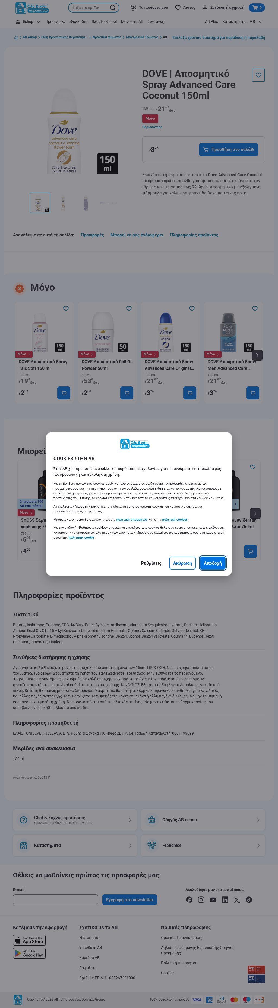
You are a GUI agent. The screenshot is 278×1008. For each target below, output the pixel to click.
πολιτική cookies (175, 519)
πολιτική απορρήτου (132, 519)
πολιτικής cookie (81, 537)
